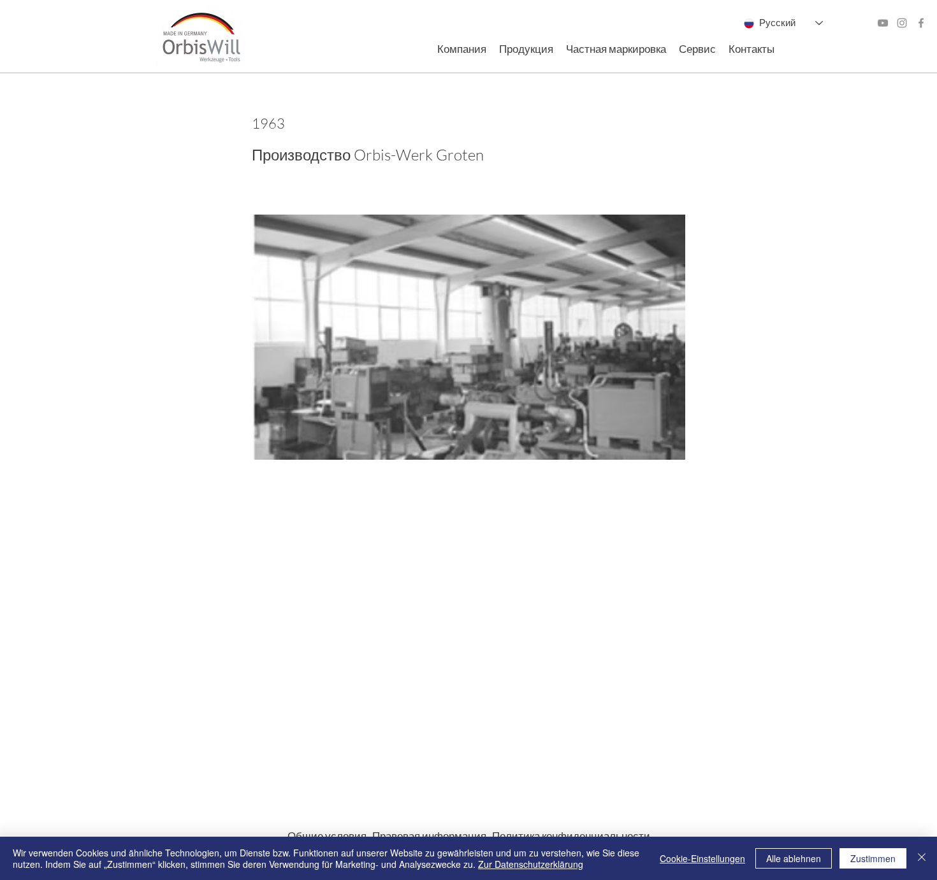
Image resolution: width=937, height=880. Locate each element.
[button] (462, 49)
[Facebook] (921, 23)
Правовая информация (432, 835)
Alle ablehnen (793, 858)
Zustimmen (873, 858)
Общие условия (329, 835)
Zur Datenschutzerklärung (530, 864)
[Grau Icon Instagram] (902, 23)
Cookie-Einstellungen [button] (702, 858)
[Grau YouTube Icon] (882, 23)
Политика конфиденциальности (571, 835)
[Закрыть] (921, 858)
